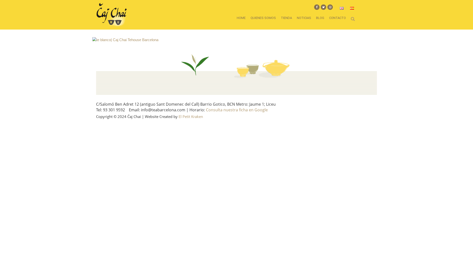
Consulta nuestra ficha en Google (237, 110)
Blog (320, 18)
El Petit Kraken (191, 116)
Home (241, 18)
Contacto (337, 18)
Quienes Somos (263, 18)
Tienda (286, 18)
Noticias (304, 18)
